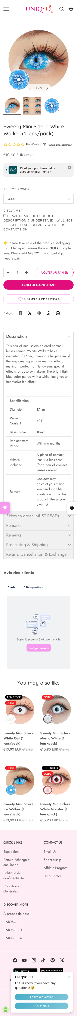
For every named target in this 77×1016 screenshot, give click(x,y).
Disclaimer (13, 210)
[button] (38, 336)
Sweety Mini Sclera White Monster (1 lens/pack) (55, 809)
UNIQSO (9, 921)
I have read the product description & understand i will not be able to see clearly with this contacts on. (38, 222)
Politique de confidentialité (13, 875)
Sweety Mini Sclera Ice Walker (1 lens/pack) (18, 809)
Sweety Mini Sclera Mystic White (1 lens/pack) (55, 738)
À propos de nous (16, 913)
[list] (38, 60)
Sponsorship (52, 859)
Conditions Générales (11, 889)
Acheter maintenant (38, 285)
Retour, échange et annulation (16, 862)
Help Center (52, 875)
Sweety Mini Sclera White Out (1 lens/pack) (18, 738)
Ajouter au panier (54, 272)
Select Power (16, 189)
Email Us (50, 851)
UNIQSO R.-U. (13, 929)
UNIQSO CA (12, 938)
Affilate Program (55, 867)
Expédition (11, 851)
